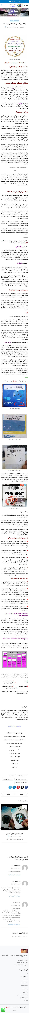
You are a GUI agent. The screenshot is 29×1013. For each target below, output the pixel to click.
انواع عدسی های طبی (13, 14)
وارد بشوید (14, 937)
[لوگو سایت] (20, 5)
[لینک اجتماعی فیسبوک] (19, 1)
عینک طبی (11, 776)
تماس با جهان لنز (24, 998)
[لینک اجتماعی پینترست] (14, 1)
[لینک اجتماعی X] (17, 1)
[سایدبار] (27, 306)
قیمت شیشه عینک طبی (21, 779)
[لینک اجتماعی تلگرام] (10, 1)
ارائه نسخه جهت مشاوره (22, 995)
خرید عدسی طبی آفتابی (14, 833)
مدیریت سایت (18, 27)
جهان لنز (14, 1010)
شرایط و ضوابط (24, 985)
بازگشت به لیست (14, 794)
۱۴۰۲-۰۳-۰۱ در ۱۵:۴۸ (15, 905)
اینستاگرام (25, 992)
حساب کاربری (25, 983)
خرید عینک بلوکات (22, 776)
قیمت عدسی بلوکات (7, 779)
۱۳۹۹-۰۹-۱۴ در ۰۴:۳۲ (15, 868)
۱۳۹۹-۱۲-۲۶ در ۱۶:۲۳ (15, 884)
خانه (20, 14)
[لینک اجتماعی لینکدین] (12, 1)
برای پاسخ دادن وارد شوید (14, 875)
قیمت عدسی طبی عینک (21, 782)
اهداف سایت (25, 980)
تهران (26, 973)
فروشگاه (26, 1000)
